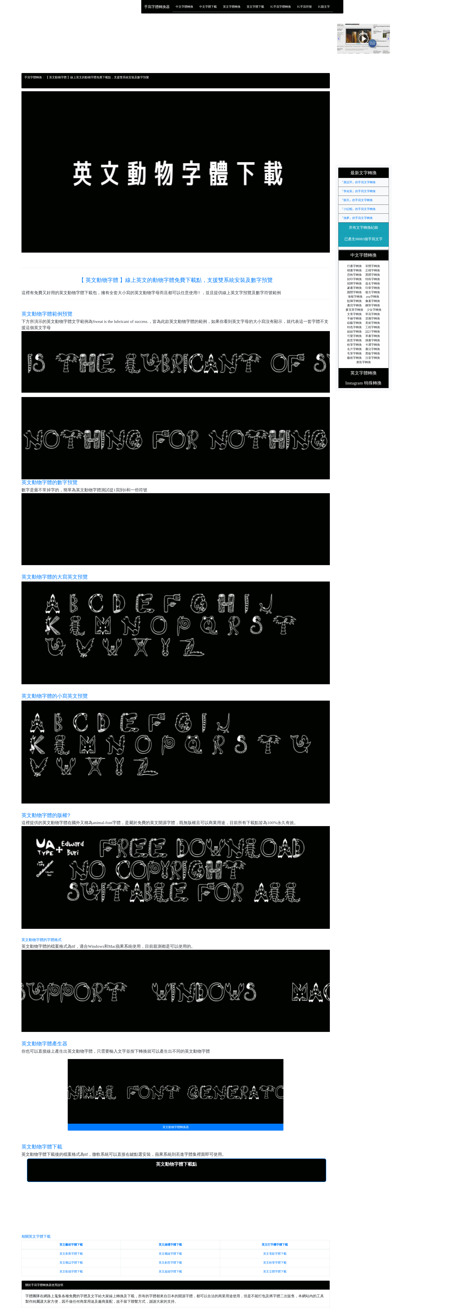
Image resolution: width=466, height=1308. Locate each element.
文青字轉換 (354, 314)
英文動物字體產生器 (44, 1043)
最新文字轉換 (365, 172)
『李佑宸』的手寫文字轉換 (358, 191)
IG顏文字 (324, 6)
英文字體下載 (255, 6)
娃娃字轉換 (354, 331)
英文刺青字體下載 (71, 1253)
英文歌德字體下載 (71, 1271)
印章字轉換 (372, 287)
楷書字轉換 (354, 270)
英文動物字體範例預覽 (46, 314)
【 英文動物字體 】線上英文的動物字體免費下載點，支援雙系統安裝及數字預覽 (176, 280)
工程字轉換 (372, 327)
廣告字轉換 (363, 362)
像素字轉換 (372, 301)
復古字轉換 (372, 292)
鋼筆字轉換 (372, 305)
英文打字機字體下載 (275, 1244)
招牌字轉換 (354, 283)
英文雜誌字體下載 (71, 1262)
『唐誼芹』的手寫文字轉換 (358, 182)
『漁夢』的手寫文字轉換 (357, 217)
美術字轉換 (372, 322)
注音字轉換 (372, 357)
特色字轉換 (354, 327)
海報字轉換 (355, 296)
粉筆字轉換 (354, 344)
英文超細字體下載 (170, 1271)
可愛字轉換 (354, 335)
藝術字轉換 (354, 357)
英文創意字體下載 (170, 1262)
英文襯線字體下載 (170, 1253)
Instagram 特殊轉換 (363, 383)
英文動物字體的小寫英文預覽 (54, 696)
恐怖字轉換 (354, 274)
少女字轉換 (374, 309)
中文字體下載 (208, 6)
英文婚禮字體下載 (170, 1244)
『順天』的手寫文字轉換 (357, 200)
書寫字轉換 (354, 305)
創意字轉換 (354, 340)
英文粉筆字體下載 (275, 1262)
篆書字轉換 (354, 287)
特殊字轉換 (372, 279)
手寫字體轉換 (33, 77)
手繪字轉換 (354, 318)
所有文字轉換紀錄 (363, 227)
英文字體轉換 (231, 6)
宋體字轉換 (372, 266)
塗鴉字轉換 (372, 318)
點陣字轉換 (354, 301)
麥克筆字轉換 (354, 309)
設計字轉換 (372, 331)
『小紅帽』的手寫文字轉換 (358, 209)
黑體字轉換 (372, 274)
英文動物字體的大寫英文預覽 (54, 577)
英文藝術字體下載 (71, 1244)
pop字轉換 (372, 296)
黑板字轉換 (372, 353)
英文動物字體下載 (41, 1147)
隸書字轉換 (372, 340)
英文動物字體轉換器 (176, 1127)
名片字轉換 (354, 349)
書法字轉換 (372, 349)
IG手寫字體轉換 (280, 6)
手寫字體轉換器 (157, 7)
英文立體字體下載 (275, 1271)
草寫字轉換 (372, 314)
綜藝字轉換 (354, 322)
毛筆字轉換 (354, 353)
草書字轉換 (372, 335)
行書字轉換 (354, 266)
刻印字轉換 (354, 279)
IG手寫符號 (304, 6)
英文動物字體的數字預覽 (49, 482)
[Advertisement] (130, 47)
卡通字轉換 (372, 344)
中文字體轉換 (184, 6)
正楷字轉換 (372, 270)
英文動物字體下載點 (176, 1164)
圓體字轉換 (354, 292)
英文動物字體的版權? (45, 815)
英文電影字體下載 (275, 1253)
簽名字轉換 (372, 283)
